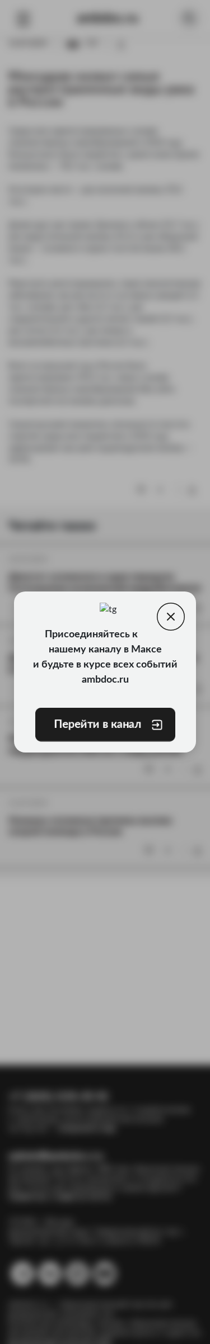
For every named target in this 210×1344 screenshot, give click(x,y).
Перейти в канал (97, 724)
